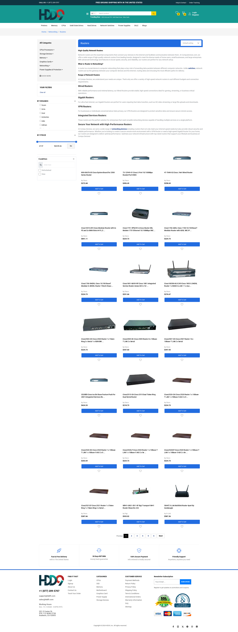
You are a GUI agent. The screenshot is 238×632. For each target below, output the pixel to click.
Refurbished (46, 170)
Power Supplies (124, 26)
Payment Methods (132, 580)
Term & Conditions (132, 593)
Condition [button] (43, 159)
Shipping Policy (131, 590)
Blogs (144, 26)
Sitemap (128, 607)
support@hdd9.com (47, 596)
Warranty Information (133, 600)
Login (70, 580)
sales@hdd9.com (46, 599)
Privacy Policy (130, 587)
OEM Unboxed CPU (106, 17)
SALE (136, 26)
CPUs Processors (46, 50)
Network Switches (107, 26)
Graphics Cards (46, 62)
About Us (71, 587)
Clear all (42, 92)
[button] (53, 50)
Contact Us (72, 590)
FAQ (126, 603)
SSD (98, 584)
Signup (70, 584)
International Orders (133, 597)
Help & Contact (181, 2)
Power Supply (101, 597)
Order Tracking (194, 2)
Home (44, 32)
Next (161, 536)
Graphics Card (101, 593)
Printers (44, 26)
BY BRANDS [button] (42, 101)
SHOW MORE (46, 76)
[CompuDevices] (51, 14)
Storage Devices (46, 54)
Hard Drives (91, 26)
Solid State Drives (117, 17)
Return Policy (130, 584)
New (43, 174)
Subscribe (185, 582)
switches (191, 68)
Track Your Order (74, 593)
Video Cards (126, 17)
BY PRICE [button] (41, 135)
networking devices (119, 129)
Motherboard (101, 590)
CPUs (63, 26)
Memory (54, 26)
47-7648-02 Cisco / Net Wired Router (178, 172)
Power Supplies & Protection (51, 70)
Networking (52, 32)
